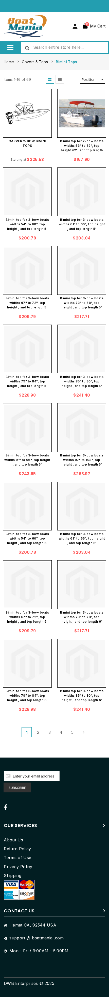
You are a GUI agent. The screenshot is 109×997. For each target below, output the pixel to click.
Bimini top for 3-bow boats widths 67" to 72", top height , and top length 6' (27, 617)
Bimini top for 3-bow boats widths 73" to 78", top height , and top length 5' (81, 302)
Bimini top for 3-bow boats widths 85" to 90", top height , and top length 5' (81, 381)
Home (9, 62)
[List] (60, 79)
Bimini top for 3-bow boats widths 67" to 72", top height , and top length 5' (27, 302)
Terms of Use (17, 857)
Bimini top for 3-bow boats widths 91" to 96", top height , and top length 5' (27, 459)
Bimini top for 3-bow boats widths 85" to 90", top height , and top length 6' (81, 695)
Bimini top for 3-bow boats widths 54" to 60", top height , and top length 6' (27, 538)
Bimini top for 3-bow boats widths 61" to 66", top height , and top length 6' (82, 538)
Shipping (12, 875)
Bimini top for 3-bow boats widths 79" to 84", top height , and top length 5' (27, 381)
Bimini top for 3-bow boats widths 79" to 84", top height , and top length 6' (27, 695)
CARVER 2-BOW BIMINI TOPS (27, 143)
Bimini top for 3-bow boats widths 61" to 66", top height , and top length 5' (82, 224)
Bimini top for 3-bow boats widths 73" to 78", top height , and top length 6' (81, 617)
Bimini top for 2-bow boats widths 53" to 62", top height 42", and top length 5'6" (81, 146)
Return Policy (17, 848)
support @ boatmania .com (36, 937)
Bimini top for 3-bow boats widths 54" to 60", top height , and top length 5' (27, 224)
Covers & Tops (35, 62)
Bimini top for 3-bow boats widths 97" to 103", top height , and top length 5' (81, 459)
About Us (13, 839)
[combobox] (64, 47)
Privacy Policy (18, 866)
